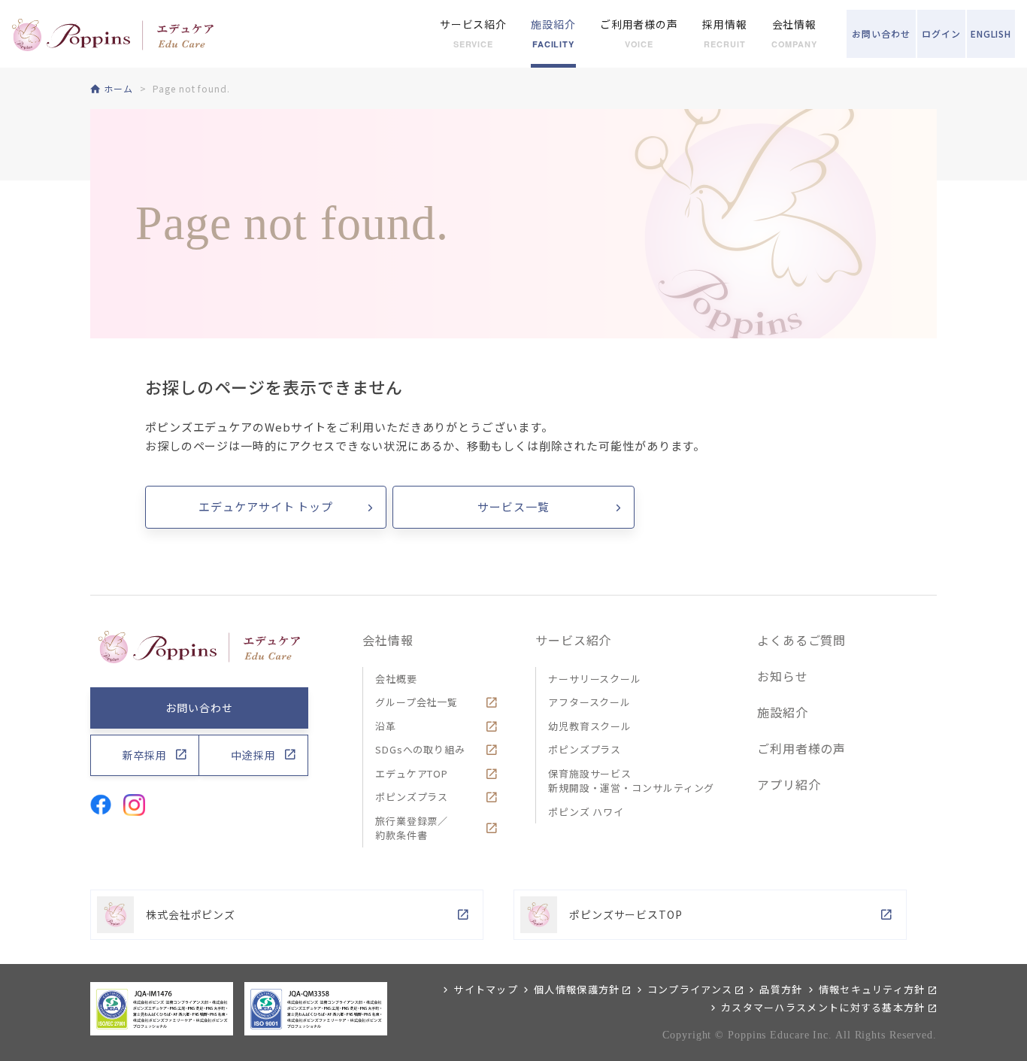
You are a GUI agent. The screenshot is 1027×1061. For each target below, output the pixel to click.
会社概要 (396, 678)
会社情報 (388, 640)
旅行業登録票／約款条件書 (411, 828)
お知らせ (782, 676)
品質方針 (780, 989)
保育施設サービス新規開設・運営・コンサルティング (631, 781)
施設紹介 (782, 712)
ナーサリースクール (594, 678)
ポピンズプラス (411, 797)
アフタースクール (589, 702)
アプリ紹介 (789, 784)
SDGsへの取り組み (420, 749)
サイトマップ (485, 989)
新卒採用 (145, 754)
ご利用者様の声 (801, 748)
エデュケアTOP (411, 773)
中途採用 (253, 754)
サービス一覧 (513, 506)
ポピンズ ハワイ (586, 812)
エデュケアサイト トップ (265, 506)
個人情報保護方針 (577, 989)
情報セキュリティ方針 (872, 989)
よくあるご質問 (801, 640)
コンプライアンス (689, 989)
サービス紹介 (573, 640)
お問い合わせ (198, 707)
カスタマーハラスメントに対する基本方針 (823, 1007)
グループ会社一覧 (416, 702)
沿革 (385, 726)
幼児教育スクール (590, 726)
